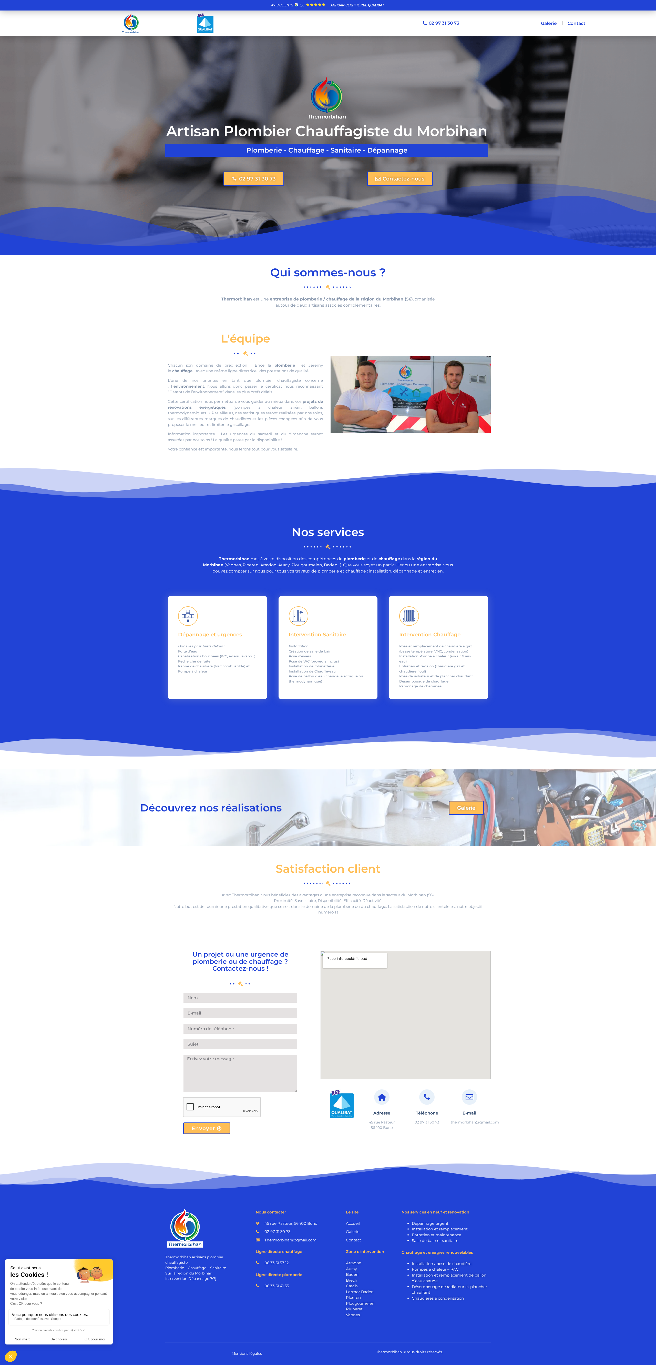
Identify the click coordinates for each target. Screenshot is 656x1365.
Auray (351, 1268)
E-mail (469, 1113)
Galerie (549, 23)
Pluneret (354, 1309)
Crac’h (352, 1285)
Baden (352, 1274)
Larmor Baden (360, 1291)
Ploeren (353, 1297)
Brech (351, 1280)
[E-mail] (469, 1097)
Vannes (353, 1314)
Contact (576, 23)
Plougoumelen (360, 1303)
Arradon (353, 1262)
